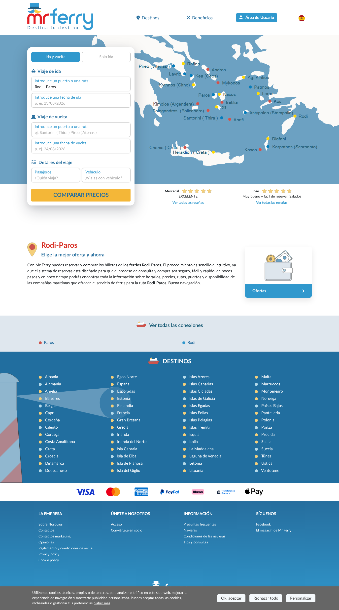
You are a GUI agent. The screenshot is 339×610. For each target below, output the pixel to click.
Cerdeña (52, 420)
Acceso (116, 524)
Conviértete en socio (126, 530)
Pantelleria (270, 413)
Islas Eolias (198, 413)
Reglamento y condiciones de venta (65, 548)
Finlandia (125, 406)
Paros (49, 343)
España (123, 384)
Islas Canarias (201, 384)
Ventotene (270, 471)
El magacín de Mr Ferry (273, 530)
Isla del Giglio (128, 471)
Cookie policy (48, 560)
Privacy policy (48, 554)
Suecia (267, 449)
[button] (304, 18)
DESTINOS (177, 362)
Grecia (123, 427)
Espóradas (126, 391)
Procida (268, 435)
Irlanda (123, 435)
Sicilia (266, 442)
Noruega (268, 399)
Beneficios (202, 18)
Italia (193, 442)
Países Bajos (272, 406)
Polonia (267, 420)
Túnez (266, 456)
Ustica (266, 463)
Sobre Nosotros (50, 524)
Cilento (51, 427)
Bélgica (51, 406)
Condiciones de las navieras (204, 536)
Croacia (52, 456)
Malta (266, 377)
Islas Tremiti (199, 427)
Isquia (194, 435)
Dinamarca (54, 463)
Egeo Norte (127, 377)
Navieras (190, 530)
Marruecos (270, 384)
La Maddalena (201, 449)
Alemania (53, 384)
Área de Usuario (259, 18)
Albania (51, 377)
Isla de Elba (126, 456)
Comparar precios (81, 195)
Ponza (266, 427)
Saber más (102, 603)
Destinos (150, 18)
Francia (123, 413)
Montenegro (272, 391)
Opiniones (46, 542)
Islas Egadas (199, 406)
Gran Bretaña (128, 420)
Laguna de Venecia (205, 456)
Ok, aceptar (231, 598)
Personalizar (300, 598)
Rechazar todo (265, 598)
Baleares (52, 399)
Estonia (123, 399)
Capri (50, 413)
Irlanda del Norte (131, 442)
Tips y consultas (196, 542)
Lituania (196, 471)
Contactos (46, 530)
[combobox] (81, 87)
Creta (50, 449)
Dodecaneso (56, 471)
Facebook (263, 524)
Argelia (51, 391)
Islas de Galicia (202, 399)
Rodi (191, 343)
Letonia (195, 463)
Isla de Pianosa (130, 463)
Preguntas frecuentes (200, 524)
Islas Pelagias (200, 420)
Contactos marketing (54, 536)
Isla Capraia (127, 449)
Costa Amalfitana (60, 442)
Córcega (52, 435)
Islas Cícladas (200, 391)
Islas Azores (199, 377)
